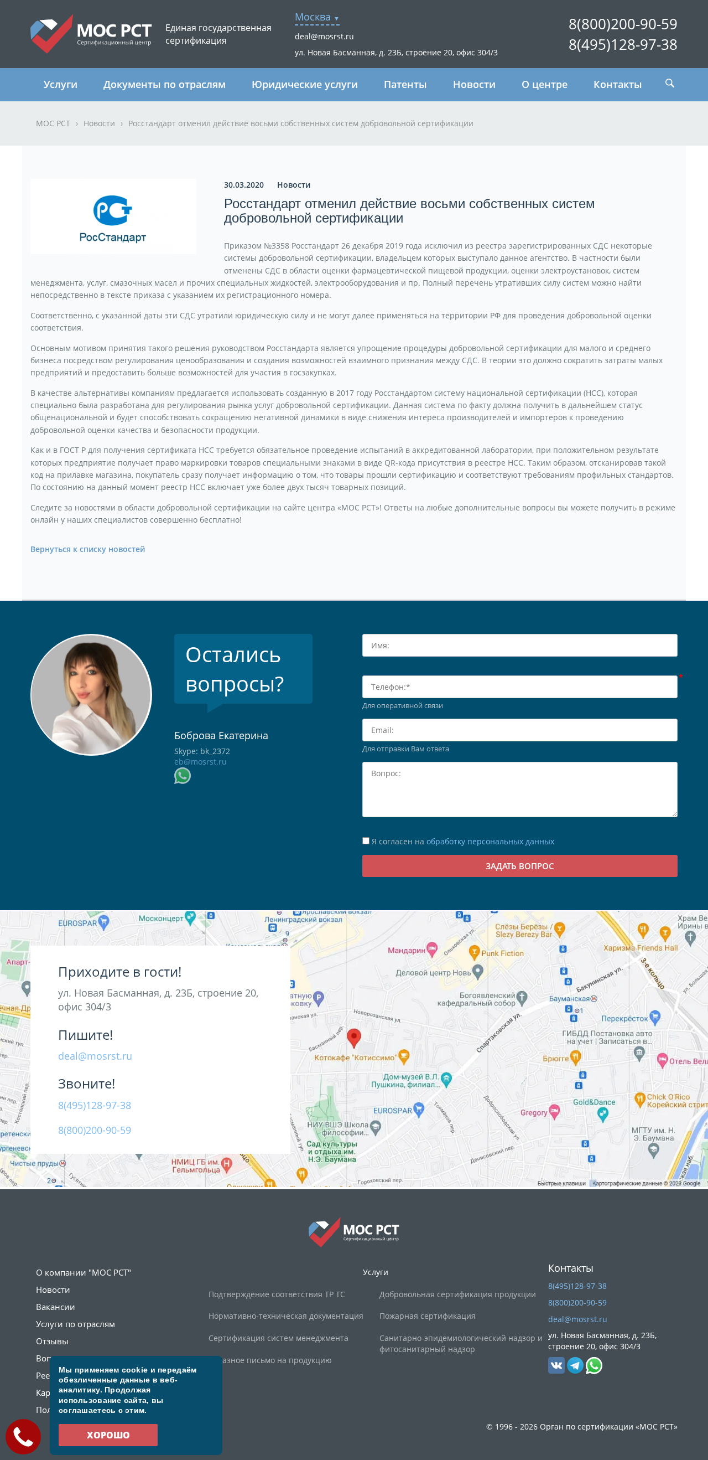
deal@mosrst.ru (324, 36)
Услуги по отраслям (75, 1323)
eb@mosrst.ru (200, 761)
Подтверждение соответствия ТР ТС (277, 1294)
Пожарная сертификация (427, 1316)
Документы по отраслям (164, 84)
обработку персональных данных (490, 841)
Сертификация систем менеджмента (278, 1338)
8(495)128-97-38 (623, 44)
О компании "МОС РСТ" (83, 1272)
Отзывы (52, 1340)
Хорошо (108, 1435)
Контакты (618, 84)
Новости (474, 84)
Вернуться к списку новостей (87, 549)
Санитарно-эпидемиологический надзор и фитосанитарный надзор (461, 1343)
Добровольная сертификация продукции (457, 1294)
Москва (313, 16)
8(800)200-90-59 (623, 24)
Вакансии (55, 1306)
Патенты (405, 84)
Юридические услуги (305, 84)
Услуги (60, 84)
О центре (545, 84)
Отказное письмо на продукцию (270, 1360)
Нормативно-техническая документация (286, 1316)
